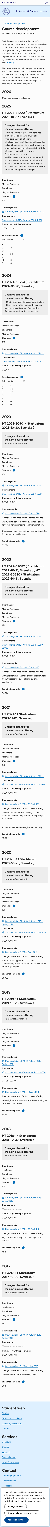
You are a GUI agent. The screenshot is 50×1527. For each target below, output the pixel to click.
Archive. (10, 62)
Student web (8, 2)
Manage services (15, 1506)
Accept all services (16, 1520)
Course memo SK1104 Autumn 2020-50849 (25, 932)
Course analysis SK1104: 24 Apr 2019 (22, 1229)
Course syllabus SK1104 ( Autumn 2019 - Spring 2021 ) (22, 923)
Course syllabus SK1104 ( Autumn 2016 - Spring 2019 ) (22, 1199)
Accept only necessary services (22, 1513)
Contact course (9, 1480)
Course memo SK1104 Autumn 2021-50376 (25, 784)
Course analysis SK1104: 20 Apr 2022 (22, 804)
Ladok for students (10, 1462)
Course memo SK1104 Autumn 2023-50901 (22, 494)
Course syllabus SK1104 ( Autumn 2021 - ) (24, 211)
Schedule (6, 1442)
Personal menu (9, 1457)
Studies (5, 1413)
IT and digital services (12, 1423)
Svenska (34, 11)
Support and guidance (12, 1418)
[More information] (14, 196)
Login (45, 2)
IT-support (7, 1486)
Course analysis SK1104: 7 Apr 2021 (21, 952)
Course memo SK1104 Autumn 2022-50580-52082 (23, 646)
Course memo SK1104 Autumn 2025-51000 (22, 220)
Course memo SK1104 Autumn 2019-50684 (25, 1072)
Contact (6, 1428)
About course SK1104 (15, 23)
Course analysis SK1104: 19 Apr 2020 (22, 1092)
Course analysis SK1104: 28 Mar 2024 (22, 513)
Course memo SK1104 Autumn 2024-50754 (22, 361)
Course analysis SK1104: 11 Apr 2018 (21, 1366)
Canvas (5, 1447)
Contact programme (11, 1475)
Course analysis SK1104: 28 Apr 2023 (22, 667)
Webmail (6, 1452)
